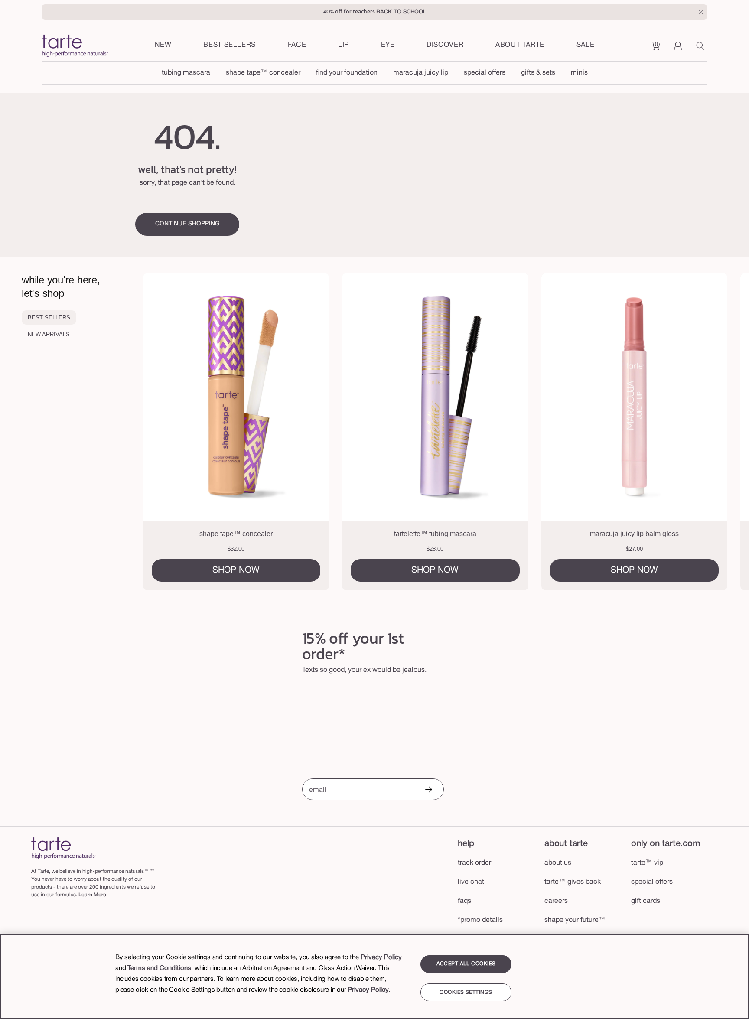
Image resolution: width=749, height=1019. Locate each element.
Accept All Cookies (466, 963)
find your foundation (347, 73)
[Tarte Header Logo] (75, 46)
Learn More (92, 894)
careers (556, 901)
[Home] (63, 848)
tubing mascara (186, 73)
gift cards (645, 901)
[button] (297, 45)
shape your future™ (575, 920)
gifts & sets (538, 73)
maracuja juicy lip (420, 73)
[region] (374, 976)
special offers (484, 73)
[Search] (701, 49)
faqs (464, 901)
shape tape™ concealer (263, 73)
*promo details (480, 920)
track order (474, 863)
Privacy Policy (381, 957)
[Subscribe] (428, 790)
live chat (471, 882)
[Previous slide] (183, 431)
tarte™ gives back (572, 882)
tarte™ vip (647, 863)
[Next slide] (708, 431)
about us (557, 863)
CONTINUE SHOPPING (187, 224)
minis (579, 73)
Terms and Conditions (159, 968)
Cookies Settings (466, 992)
